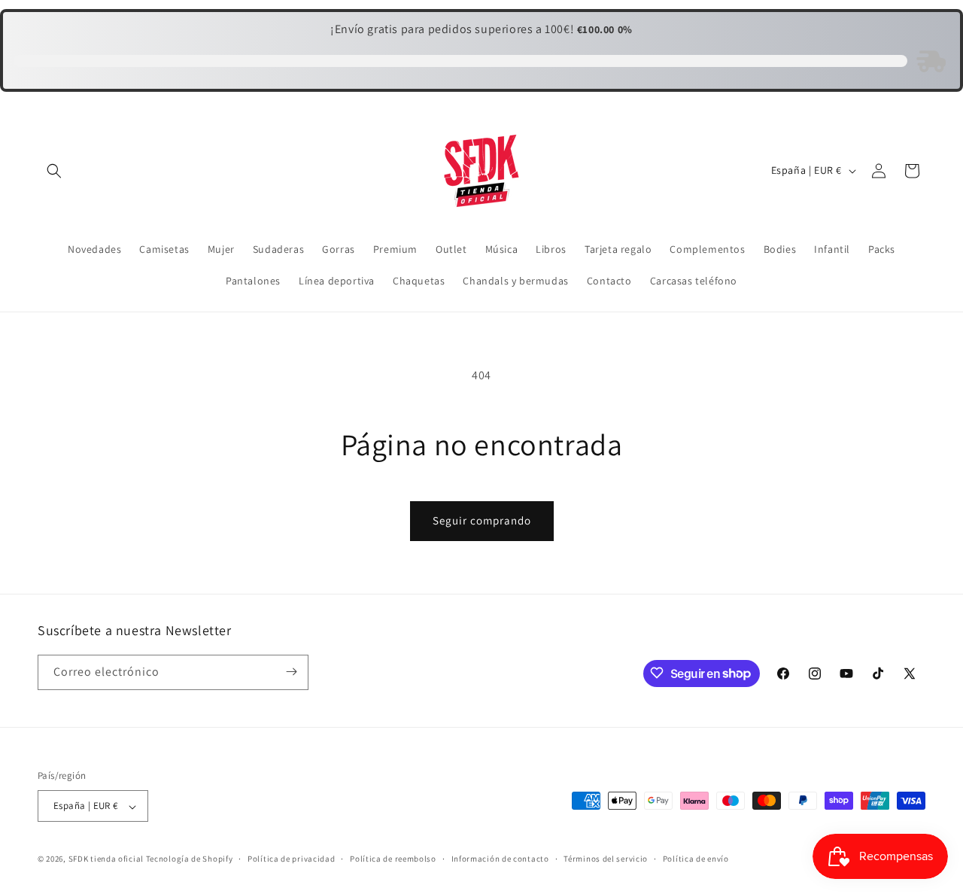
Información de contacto (500, 858)
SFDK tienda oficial (106, 859)
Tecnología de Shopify (189, 859)
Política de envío (696, 858)
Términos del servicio (606, 858)
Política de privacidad (291, 858)
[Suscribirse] (291, 671)
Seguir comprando (482, 520)
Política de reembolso (393, 858)
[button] (54, 170)
